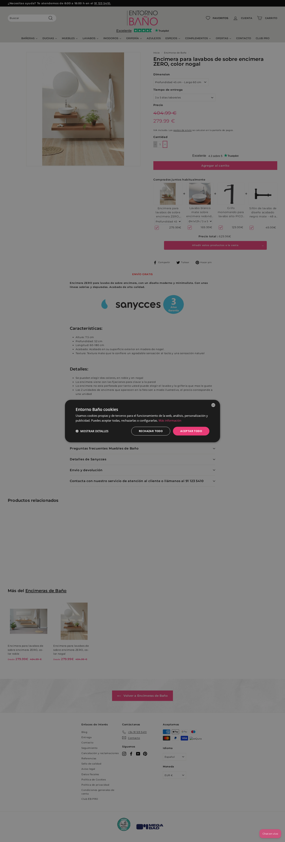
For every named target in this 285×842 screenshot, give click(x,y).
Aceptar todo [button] (191, 431)
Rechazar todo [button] (151, 431)
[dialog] (142, 421)
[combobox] (213, 405)
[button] (92, 431)
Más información (170, 420)
